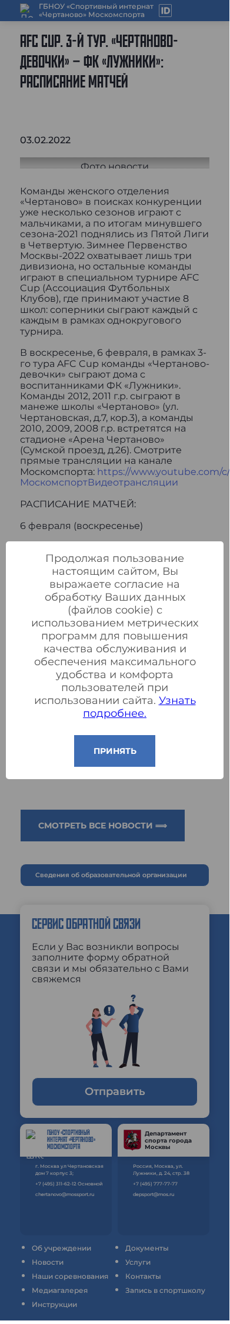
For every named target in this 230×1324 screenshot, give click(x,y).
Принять (115, 751)
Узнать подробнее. (139, 707)
